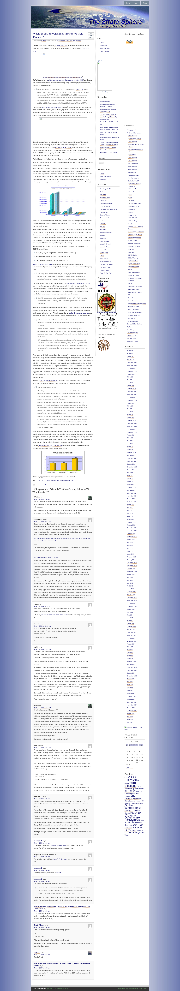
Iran (130, 195)
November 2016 (132, 365)
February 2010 (131, 557)
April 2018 (130, 351)
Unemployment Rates (67, 480)
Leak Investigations (134, 272)
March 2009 (130, 589)
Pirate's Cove (104, 252)
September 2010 (132, 536)
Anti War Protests (133, 178)
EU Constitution (132, 240)
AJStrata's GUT (131, 130)
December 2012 (132, 458)
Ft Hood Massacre (135, 189)
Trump (127, 833)
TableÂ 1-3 (79, 89)
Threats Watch (104, 270)
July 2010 (130, 542)
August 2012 (130, 470)
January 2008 (131, 629)
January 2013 (131, 455)
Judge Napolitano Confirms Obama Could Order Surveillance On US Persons (108, 150)
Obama (47, 480)
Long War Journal (105, 244)
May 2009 (130, 583)
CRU (133, 796)
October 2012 (131, 464)
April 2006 (130, 690)
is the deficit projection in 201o (52, 107)
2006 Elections (132, 136)
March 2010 (130, 554)
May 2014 (130, 412)
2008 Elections (132, 141)
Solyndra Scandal (133, 306)
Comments (104, 48)
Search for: (102, 158)
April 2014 (130, 414)
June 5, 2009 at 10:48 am (42, 606)
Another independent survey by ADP (78, 283)
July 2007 (130, 647)
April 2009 (130, 586)
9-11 (126, 778)
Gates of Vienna (104, 215)
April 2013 (130, 446)
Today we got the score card (42, 264)
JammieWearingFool (106, 232)
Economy (132, 801)
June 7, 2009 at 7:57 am (42, 968)
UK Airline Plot (133, 218)
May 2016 (130, 383)
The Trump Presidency (135, 312)
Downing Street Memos (135, 234)
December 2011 (131, 493)
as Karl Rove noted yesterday (79, 313)
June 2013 (130, 441)
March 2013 (130, 449)
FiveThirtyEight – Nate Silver (108, 209)
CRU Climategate (134, 263)
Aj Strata (99, 61)
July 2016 (130, 377)
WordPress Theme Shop (125, 988)
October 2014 (131, 397)
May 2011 (130, 513)
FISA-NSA (131, 249)
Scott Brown (128, 828)
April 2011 (130, 516)
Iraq (130, 197)
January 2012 (131, 490)
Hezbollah (132, 192)
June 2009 (130, 580)
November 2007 (132, 635)
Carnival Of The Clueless (134, 324)
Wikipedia (103, 179)
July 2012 (130, 473)
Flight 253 (127, 803)
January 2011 (131, 525)
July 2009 (130, 577)
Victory (127, 835)
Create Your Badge (103, 92)
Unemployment (136, 832)
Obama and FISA (133, 289)
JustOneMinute (104, 241)
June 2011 (130, 510)
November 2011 (131, 496)
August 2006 (130, 679)
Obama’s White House (59, 859)
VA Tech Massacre (133, 321)
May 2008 (130, 618)
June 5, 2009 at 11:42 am (42, 649)
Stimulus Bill (55, 480)
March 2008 (130, 623)
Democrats (40, 480)
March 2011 (130, 519)
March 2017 (130, 356)
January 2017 (131, 359)
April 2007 (130, 655)
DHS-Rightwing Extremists (136, 232)
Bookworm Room (105, 197)
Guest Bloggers (131, 330)
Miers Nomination (134, 246)
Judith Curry (103, 238)
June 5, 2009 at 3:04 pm (42, 843)
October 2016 (131, 368)
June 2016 (130, 380)
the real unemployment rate (49, 381)
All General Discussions (134, 133)
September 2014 (132, 400)
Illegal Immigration (133, 266)
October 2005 (131, 708)
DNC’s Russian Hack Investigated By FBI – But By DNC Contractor (108, 117)
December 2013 (132, 423)
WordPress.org (104, 51)
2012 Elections (132, 160)
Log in (101, 42)
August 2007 (130, 644)
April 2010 (130, 551)
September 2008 (132, 606)
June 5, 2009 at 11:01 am (42, 626)
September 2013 (132, 432)
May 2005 (130, 722)
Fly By (129, 327)
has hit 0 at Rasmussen (58, 845)
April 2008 (130, 620)
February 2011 (131, 522)
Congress (127, 796)
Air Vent (102, 192)
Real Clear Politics (105, 176)
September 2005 (132, 710)
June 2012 (130, 475)
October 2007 (131, 638)
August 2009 (130, 574)
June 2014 (130, 409)
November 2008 (132, 600)
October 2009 (131, 568)
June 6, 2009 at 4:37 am (42, 881)
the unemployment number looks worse (55, 615)
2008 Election (131, 778)
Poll (126, 822)
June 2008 (130, 615)
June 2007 (130, 650)
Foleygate (131, 252)
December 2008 (132, 597)
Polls (131, 822)
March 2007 (130, 658)
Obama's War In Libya (134, 292)
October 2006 (131, 673)
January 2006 (131, 699)
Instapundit (103, 229)
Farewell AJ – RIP (105, 101)
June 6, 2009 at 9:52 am (42, 927)
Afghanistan (137, 788)
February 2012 (131, 487)
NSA (139, 813)
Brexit (130, 224)
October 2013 (131, 429)
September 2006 (132, 676)
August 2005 (130, 713)
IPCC (131, 810)
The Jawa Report (105, 267)
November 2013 (132, 426)
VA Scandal (131, 318)
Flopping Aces (104, 212)
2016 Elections (132, 169)
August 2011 (130, 504)
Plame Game (132, 298)
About (136, 3)
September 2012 (132, 467)
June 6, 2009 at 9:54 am (42, 955)
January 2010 (131, 560)
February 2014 (131, 420)
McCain (133, 813)
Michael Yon (103, 250)
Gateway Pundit (104, 218)
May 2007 (130, 652)
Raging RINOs (131, 335)
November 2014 (132, 394)
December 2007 (132, 632)
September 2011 (132, 502)
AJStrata (43, 40)
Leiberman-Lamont (135, 138)
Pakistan (132, 209)
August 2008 (130, 609)
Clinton (136, 794)
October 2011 (131, 499)
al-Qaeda (130, 791)
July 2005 (130, 716)
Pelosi (142, 820)
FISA (142, 801)
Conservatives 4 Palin (106, 203)
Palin (137, 820)
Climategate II (133, 261)
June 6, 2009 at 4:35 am (42, 870)
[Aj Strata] (104, 90)
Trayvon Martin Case (134, 315)
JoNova (102, 235)
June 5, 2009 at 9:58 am (42, 499)
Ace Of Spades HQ (105, 189)
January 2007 (131, 664)
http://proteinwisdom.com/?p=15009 (46, 557)
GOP (139, 808)
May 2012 (130, 478)
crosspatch (38, 841)
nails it (58, 873)
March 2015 (130, 385)
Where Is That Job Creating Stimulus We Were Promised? (58, 35)
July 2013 (130, 438)
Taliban (132, 830)
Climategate (129, 794)
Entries (103, 45)
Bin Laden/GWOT (133, 181)
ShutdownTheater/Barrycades (137, 303)
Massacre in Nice (134, 206)
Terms (145, 3)
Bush (137, 791)
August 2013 (130, 435)
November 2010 (132, 531)
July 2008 (130, 612)
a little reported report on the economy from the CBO (65, 80)
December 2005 (132, 702)
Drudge (102, 173)
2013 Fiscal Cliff (133, 163)
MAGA (130, 283)
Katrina (130, 269)
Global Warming (133, 258)
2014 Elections (132, 166)
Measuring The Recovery (73, 40)
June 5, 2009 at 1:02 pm (42, 799)
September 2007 (132, 641)
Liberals (127, 813)
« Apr (128, 767)
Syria (130, 212)
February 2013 (131, 452)
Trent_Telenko (39, 925)
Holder (126, 810)
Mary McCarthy (134, 275)
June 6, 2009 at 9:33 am (42, 911)
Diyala (132, 200)
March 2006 (130, 693)
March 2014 (130, 417)
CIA (141, 791)
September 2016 (132, 371)
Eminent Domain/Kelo (134, 237)
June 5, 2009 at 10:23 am (42, 522)
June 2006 (130, 684)
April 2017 (130, 354)
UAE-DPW (132, 215)
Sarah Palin (132, 154)
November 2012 (132, 461)
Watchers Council (132, 341)
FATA (138, 801)
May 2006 (130, 687)
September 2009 (132, 571)
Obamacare (131, 295)
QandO (102, 255)
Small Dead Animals (106, 261)
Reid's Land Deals (133, 301)
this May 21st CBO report (63, 147)
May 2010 (130, 548)
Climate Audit (104, 200)
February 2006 (131, 696)
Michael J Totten (105, 247)
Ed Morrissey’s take (60, 46)
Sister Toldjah (104, 258)
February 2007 (131, 661)
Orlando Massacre (132, 332)
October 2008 (131, 603)
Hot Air (102, 221)
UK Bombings (133, 221)
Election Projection (105, 206)
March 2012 (130, 484)
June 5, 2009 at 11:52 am (42, 708)
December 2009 (132, 562)
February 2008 (131, 626)
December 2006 (132, 667)
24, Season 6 (132, 172)
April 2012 (130, 481)
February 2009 (131, 591)
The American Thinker (106, 264)
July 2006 (130, 681)
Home (128, 3)
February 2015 (131, 388)
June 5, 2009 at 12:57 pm (42, 748)
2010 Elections (61, 40)
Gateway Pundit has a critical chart (50, 445)
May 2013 (130, 444)
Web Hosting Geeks (140, 988)
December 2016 (132, 362)
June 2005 (130, 719)
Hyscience (103, 223)
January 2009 (131, 594)
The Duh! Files (131, 338)
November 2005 (132, 705)
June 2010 (130, 545)
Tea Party (139, 830)
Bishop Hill (103, 194)
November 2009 (132, 565)
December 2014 (132, 391)
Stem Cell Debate (133, 309)
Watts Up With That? (106, 273)
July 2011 (130, 507)
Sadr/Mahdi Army (136, 203)
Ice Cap (102, 226)
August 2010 (130, 539)
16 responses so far (41, 485)
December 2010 (132, 528)
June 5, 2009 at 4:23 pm (42, 857)
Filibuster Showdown (134, 243)
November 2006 (132, 670)
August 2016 (130, 374)
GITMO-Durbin (132, 255)
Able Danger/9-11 (133, 175)
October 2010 (131, 533)
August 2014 (130, 403)
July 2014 (130, 406)
